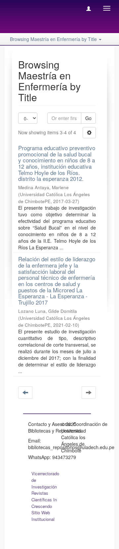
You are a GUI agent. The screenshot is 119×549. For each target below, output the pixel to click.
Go (88, 118)
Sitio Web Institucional (43, 515)
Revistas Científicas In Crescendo (44, 499)
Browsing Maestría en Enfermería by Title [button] (54, 39)
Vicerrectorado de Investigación (45, 480)
